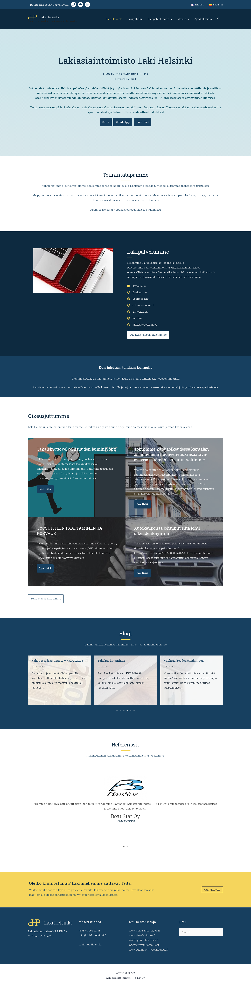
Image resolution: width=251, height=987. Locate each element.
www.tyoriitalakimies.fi (143, 940)
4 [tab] (127, 710)
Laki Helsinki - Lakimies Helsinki (52, 21)
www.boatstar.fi (125, 820)
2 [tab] (120, 710)
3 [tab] (124, 710)
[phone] (74, 4)
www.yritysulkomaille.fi (144, 944)
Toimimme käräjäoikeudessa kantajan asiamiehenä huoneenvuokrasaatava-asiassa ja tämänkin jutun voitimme (171, 454)
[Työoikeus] (136, 286)
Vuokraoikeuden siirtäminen (118, 660)
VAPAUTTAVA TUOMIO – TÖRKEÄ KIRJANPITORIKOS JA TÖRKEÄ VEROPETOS (187, 664)
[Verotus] (134, 318)
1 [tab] (117, 710)
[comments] (81, 4)
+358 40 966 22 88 (89, 930)
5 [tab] (130, 710)
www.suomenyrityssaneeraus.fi (148, 949)
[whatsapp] (88, 4)
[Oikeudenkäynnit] (140, 305)
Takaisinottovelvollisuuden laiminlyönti (76, 449)
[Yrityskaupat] (138, 311)
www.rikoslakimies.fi (142, 935)
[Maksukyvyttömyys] (142, 324)
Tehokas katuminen (45, 660)
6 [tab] (134, 710)
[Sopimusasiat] (138, 298)
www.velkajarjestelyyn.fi (144, 930)
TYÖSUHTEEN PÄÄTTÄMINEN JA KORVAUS (69, 530)
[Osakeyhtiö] (137, 292)
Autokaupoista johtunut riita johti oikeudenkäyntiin (167, 530)
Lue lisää (45, 489)
